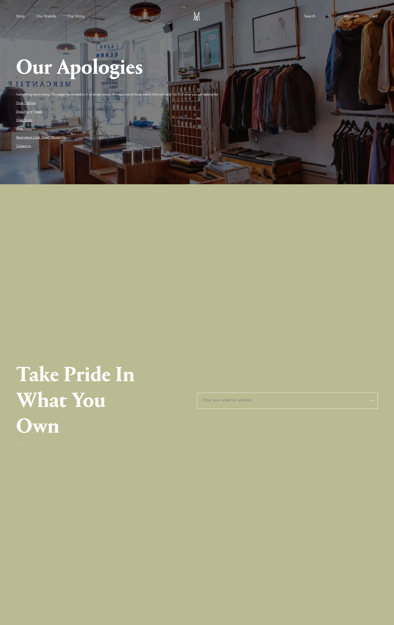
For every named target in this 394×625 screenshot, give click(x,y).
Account (351, 17)
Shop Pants (24, 129)
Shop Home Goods (29, 111)
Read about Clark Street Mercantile (41, 137)
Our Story (76, 17)
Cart (373, 17)
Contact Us (23, 146)
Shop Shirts (24, 120)
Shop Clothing (26, 103)
